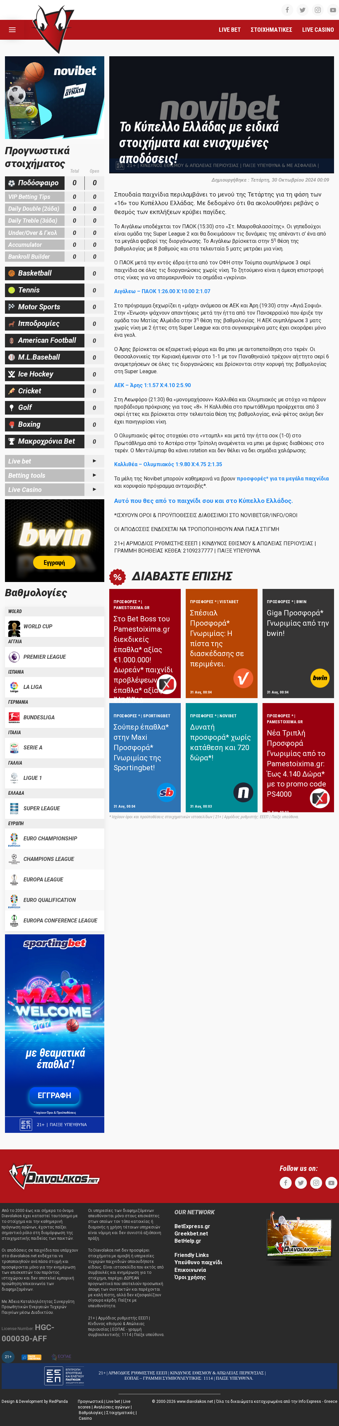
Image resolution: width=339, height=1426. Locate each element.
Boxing (29, 424)
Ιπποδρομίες (39, 323)
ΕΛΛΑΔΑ (16, 793)
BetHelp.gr (187, 1241)
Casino (85, 1418)
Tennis (29, 290)
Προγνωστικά (90, 1401)
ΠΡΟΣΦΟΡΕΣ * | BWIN (287, 601)
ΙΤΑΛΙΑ (14, 732)
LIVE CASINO (318, 29)
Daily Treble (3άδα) (32, 220)
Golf (25, 407)
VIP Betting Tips (29, 196)
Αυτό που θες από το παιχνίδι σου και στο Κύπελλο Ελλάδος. (203, 501)
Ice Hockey (35, 374)
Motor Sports (39, 307)
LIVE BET (230, 29)
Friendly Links (191, 1255)
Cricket (29, 391)
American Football (47, 340)
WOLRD (15, 611)
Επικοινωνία (190, 1270)
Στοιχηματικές (120, 1412)
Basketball (35, 273)
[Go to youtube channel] (333, 10)
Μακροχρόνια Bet (46, 441)
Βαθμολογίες (91, 1412)
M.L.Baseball (39, 357)
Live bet (19, 461)
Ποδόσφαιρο (38, 183)
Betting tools (26, 475)
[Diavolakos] (54, 1176)
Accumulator (25, 244)
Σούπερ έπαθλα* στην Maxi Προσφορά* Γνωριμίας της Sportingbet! (141, 747)
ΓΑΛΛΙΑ (15, 763)
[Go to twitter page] (303, 10)
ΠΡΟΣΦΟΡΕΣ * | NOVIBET (213, 715)
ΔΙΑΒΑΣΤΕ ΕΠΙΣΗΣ (182, 576)
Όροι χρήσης (190, 1277)
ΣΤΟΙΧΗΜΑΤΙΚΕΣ (271, 29)
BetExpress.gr (192, 1226)
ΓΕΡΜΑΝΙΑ (18, 702)
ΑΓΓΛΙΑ (15, 641)
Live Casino (25, 490)
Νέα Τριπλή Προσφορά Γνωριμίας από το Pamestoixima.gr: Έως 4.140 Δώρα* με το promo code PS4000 (296, 763)
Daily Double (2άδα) (33, 208)
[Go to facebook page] (287, 10)
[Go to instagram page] (318, 10)
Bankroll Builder (29, 256)
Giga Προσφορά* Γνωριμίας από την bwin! (298, 623)
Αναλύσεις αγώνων (112, 1407)
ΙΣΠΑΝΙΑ (16, 672)
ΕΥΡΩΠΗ (16, 823)
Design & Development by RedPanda (35, 1401)
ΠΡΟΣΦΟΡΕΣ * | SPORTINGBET (142, 715)
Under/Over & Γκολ (32, 232)
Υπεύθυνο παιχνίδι (198, 1262)
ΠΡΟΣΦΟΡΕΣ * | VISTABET (214, 601)
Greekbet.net (191, 1233)
